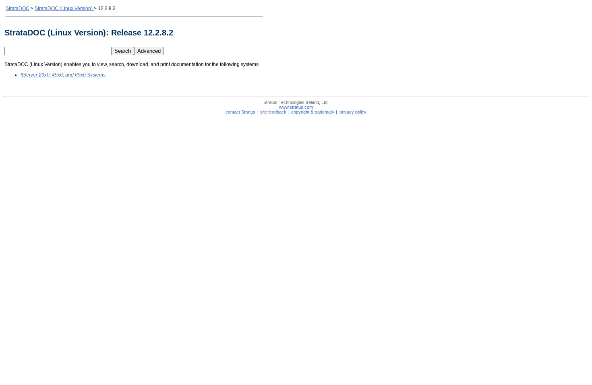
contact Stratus (240, 112)
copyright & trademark (313, 112)
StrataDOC (17, 8)
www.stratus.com (296, 107)
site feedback (273, 112)
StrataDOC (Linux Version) (64, 8)
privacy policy (352, 112)
